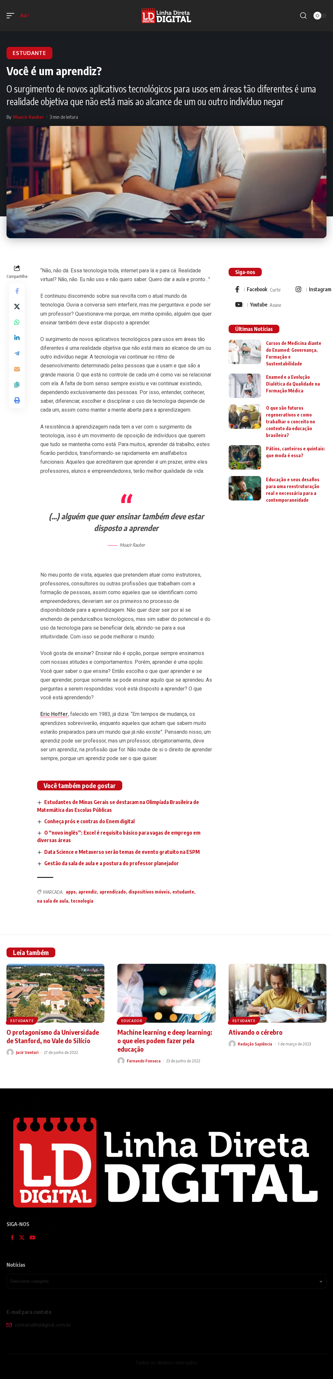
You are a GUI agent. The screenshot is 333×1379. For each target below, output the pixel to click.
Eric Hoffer (54, 714)
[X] (21, 1238)
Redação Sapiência (255, 1043)
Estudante (29, 53)
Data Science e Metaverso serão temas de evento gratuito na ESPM (122, 852)
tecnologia (82, 901)
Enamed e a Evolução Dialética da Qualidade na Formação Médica (293, 383)
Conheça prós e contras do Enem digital (89, 821)
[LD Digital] (166, 15)
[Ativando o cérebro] (277, 993)
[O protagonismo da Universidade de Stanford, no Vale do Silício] (55, 993)
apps (71, 891)
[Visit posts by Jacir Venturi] (10, 1052)
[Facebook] (258, 289)
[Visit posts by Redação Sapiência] (232, 1043)
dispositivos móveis (149, 891)
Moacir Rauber (28, 117)
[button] (12, 15)
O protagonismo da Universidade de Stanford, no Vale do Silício (53, 1036)
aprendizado (113, 891)
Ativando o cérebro (256, 1032)
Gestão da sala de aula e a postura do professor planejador (111, 863)
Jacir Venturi (27, 1052)
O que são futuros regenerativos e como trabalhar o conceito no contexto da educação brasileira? (290, 421)
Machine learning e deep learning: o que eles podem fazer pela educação (164, 1040)
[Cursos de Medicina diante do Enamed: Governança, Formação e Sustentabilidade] (245, 352)
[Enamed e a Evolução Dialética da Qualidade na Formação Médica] (245, 386)
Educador (131, 1021)
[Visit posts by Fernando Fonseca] (121, 1060)
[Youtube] (258, 305)
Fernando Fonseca (144, 1060)
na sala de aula (52, 901)
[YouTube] (32, 1238)
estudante (183, 891)
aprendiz (87, 891)
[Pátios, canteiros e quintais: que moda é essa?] (245, 457)
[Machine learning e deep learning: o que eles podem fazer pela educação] (166, 993)
